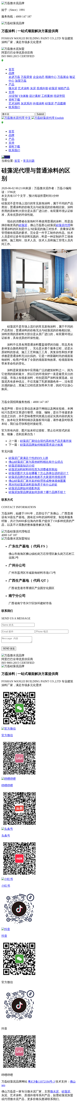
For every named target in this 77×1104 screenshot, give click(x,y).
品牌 (11, 73)
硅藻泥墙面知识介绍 (21, 465)
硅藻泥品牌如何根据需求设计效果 (41, 444)
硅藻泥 (53, 88)
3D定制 (13, 95)
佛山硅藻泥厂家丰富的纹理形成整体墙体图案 (37, 480)
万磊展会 (63, 76)
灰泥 (33, 88)
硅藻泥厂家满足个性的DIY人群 (28, 458)
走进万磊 (14, 76)
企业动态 (38, 76)
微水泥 (13, 88)
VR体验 (23, 95)
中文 (28, 117)
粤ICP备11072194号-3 (41, 1081)
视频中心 (51, 76)
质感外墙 (42, 88)
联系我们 (14, 107)
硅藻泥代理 (63, 225)
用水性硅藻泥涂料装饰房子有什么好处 (33, 484)
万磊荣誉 (26, 76)
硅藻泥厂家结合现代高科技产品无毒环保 (46, 440)
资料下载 (14, 99)
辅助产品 (63, 88)
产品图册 (60, 103)
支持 (11, 92)
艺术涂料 (23, 88)
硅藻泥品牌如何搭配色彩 (24, 488)
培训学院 (59, 95)
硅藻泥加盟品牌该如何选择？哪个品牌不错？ (37, 492)
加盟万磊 (21, 80)
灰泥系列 (26, 103)
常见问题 (29, 160)
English (59, 117)
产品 (11, 84)
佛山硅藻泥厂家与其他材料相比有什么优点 (36, 461)
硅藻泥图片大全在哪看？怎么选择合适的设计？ (39, 473)
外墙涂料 (38, 103)
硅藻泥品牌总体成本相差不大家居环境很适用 (37, 477)
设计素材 (35, 95)
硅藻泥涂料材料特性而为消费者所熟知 (33, 469)
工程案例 (47, 95)
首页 (11, 69)
